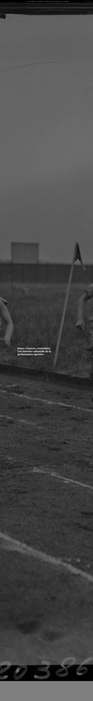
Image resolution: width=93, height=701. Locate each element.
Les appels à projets (40, 1)
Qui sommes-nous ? (33, 1)
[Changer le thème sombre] (86, 1)
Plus (62, 1)
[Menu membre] (89, 1)
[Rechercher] (91, 1)
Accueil (28, 1)
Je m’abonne (66, 1)
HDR (18, 344)
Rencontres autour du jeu (49, 1)
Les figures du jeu (57, 1)
